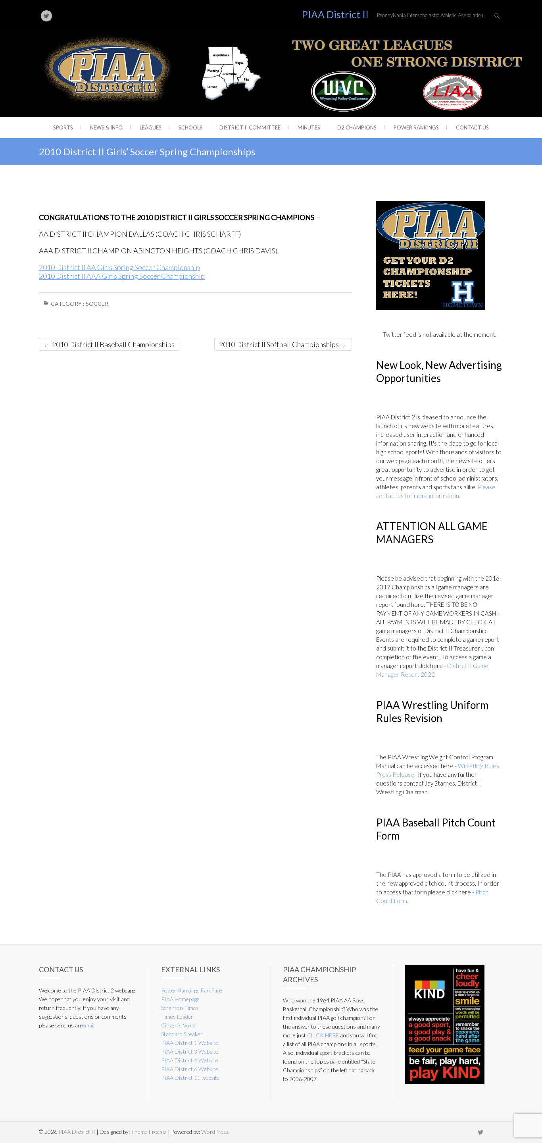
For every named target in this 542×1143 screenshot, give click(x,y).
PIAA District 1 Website (189, 1042)
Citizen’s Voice (178, 1025)
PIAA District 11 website (190, 1077)
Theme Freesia (149, 1131)
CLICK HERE (323, 1035)
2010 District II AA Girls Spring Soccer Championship (119, 267)
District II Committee (250, 127)
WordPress (215, 1131)
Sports (63, 127)
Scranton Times (180, 1007)
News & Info (106, 127)
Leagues (150, 127)
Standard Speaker (182, 1034)
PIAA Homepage (180, 999)
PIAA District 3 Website (189, 1051)
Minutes (309, 127)
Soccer (97, 303)
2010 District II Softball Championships (283, 344)
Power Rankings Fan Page (191, 990)
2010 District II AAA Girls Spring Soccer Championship (122, 276)
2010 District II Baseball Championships (109, 344)
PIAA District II (335, 14)
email (88, 1025)
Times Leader (177, 1016)
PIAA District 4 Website (189, 1060)
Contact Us (472, 127)
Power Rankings (416, 127)
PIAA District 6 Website (189, 1069)
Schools (190, 127)
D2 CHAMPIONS (357, 127)
